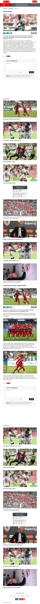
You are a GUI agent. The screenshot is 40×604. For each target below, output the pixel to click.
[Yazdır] (11, 33)
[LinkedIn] (7, 33)
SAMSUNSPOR (11, 8)
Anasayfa (5, 8)
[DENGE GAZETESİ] (6, 1)
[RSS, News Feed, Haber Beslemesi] (23, 599)
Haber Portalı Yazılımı (8, 602)
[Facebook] (4, 33)
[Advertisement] (20, 89)
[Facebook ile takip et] (16, 599)
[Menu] (33, 2)
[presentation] (6, 4)
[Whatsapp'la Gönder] (9, 33)
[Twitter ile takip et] (19, 599)
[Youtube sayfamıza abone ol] (21, 599)
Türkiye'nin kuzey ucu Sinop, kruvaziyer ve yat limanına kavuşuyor (22, 5)
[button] (32, 33)
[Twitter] (6, 33)
